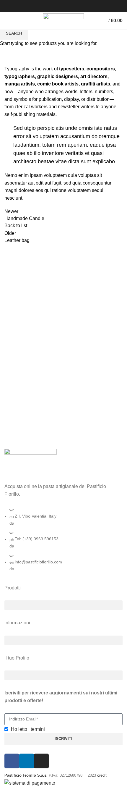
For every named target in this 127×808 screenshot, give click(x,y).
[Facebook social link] (53, 6)
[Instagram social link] (60, 6)
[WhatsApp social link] (73, 6)
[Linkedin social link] (67, 6)
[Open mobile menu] (7, 21)
